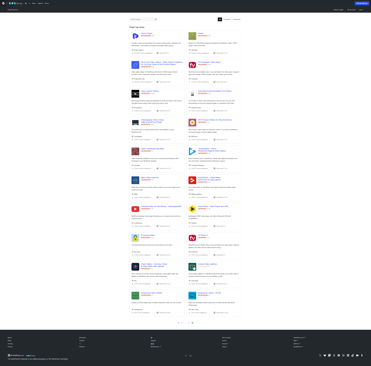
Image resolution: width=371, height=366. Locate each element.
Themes (81, 340)
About (10, 337)
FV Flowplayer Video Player (209, 62)
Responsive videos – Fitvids (209, 293)
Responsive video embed (151, 293)
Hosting (10, 343)
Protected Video (148, 235)
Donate (225, 343)
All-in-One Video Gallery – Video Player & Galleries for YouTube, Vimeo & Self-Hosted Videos (162, 63)
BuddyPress (298, 346)
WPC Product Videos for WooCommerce (215, 120)
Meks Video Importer (150, 177)
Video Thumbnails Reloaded (152, 149)
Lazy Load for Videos (150, 91)
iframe (200, 33)
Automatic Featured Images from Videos (215, 91)
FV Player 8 (203, 235)
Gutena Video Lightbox (207, 264)
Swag (224, 346)
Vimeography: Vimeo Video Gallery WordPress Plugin (152, 121)
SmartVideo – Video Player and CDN (213, 206)
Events (224, 340)
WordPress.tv (156, 346)
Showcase (82, 337)
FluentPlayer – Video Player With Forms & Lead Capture (209, 178)
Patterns (82, 346)
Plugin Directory (13, 10)
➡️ (192, 323)
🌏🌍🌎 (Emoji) (30, 355)
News (9, 340)
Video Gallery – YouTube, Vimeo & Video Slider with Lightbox (154, 265)
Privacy (10, 346)
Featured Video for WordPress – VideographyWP (161, 206)
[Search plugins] (156, 19)
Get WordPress (362, 3)
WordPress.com (299, 337)
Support (153, 340)
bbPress (297, 343)
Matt (296, 340)
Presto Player (146, 33)
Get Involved (226, 337)
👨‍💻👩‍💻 (152, 343)
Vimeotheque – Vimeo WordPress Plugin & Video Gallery (212, 150)
